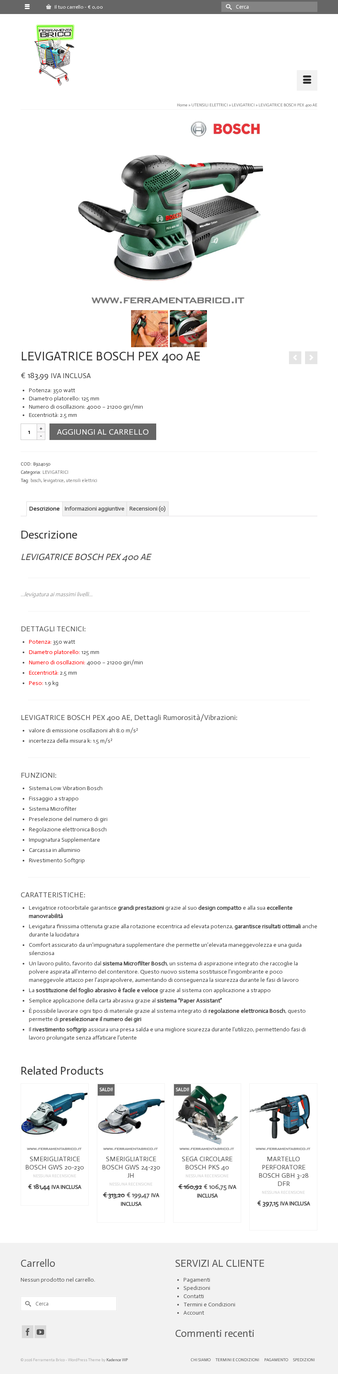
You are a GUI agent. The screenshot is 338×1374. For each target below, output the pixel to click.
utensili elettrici (81, 480)
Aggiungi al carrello (103, 432)
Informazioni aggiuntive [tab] (94, 508)
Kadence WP (117, 1360)
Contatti (193, 1296)
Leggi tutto (54, 1199)
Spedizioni (196, 1288)
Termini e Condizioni (209, 1304)
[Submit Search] (227, 7)
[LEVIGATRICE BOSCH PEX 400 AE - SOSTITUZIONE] (188, 328)
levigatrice (53, 480)
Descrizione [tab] (44, 508)
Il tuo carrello (78, 7)
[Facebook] (27, 1331)
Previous (28, 1156)
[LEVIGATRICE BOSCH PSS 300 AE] (295, 357)
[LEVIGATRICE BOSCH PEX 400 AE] (169, 211)
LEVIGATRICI (55, 472)
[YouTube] (40, 1331)
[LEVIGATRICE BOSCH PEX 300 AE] (311, 357)
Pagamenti (196, 1279)
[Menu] (307, 80)
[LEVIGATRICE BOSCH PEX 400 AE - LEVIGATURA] (149, 328)
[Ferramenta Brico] (174, 55)
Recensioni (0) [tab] (147, 508)
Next (310, 1156)
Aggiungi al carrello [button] (207, 1212)
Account (193, 1312)
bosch (36, 480)
